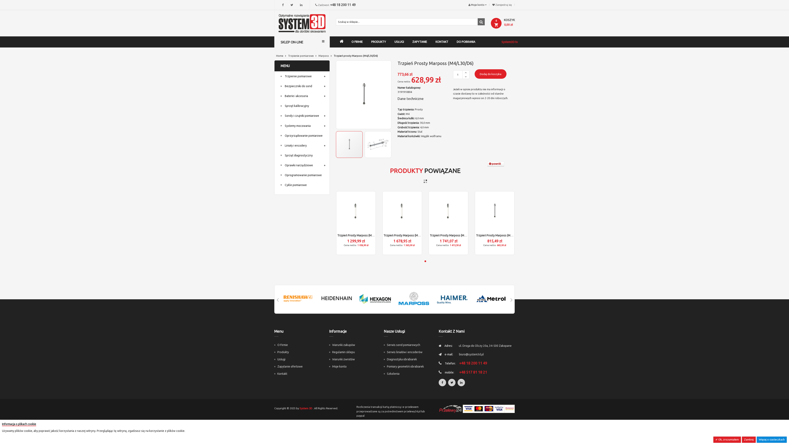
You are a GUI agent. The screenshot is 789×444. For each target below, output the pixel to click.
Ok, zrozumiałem (728, 439)
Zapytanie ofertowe (290, 366)
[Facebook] (283, 5)
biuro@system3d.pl (471, 354)
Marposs (323, 55)
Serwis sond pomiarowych (403, 345)
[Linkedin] (301, 5)
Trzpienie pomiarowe (301, 55)
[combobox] (410, 21)
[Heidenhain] (336, 298)
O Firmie (282, 345)
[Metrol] (491, 298)
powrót (496, 163)
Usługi (281, 359)
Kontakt (282, 373)
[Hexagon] (375, 298)
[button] (378, 144)
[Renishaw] (298, 298)
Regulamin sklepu (343, 352)
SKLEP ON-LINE (292, 42)
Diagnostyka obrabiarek (402, 359)
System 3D (306, 408)
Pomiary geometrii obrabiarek (405, 366)
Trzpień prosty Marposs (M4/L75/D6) (361, 235)
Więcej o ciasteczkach (772, 439)
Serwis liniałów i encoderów (404, 352)
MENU (285, 66)
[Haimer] (452, 298)
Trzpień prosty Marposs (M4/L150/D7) (454, 235)
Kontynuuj (381, 428)
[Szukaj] (481, 21)
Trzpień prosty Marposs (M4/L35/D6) (499, 235)
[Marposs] (414, 298)
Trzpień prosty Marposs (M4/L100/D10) (409, 235)
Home (279, 55)
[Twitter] (292, 5)
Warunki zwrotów (343, 359)
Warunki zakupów (343, 345)
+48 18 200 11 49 (343, 5)
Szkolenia (393, 373)
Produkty (283, 352)
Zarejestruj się (503, 4)
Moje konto (339, 366)
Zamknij (749, 439)
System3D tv (510, 42)
